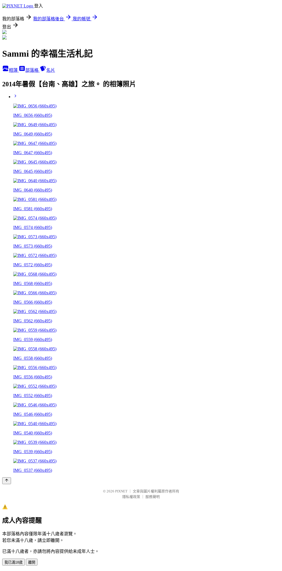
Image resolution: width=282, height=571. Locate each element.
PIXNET (121, 491)
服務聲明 (152, 497)
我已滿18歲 (13, 562)
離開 (31, 562)
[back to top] (6, 480)
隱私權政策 (131, 497)
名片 (50, 70)
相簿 (14, 70)
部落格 (32, 70)
